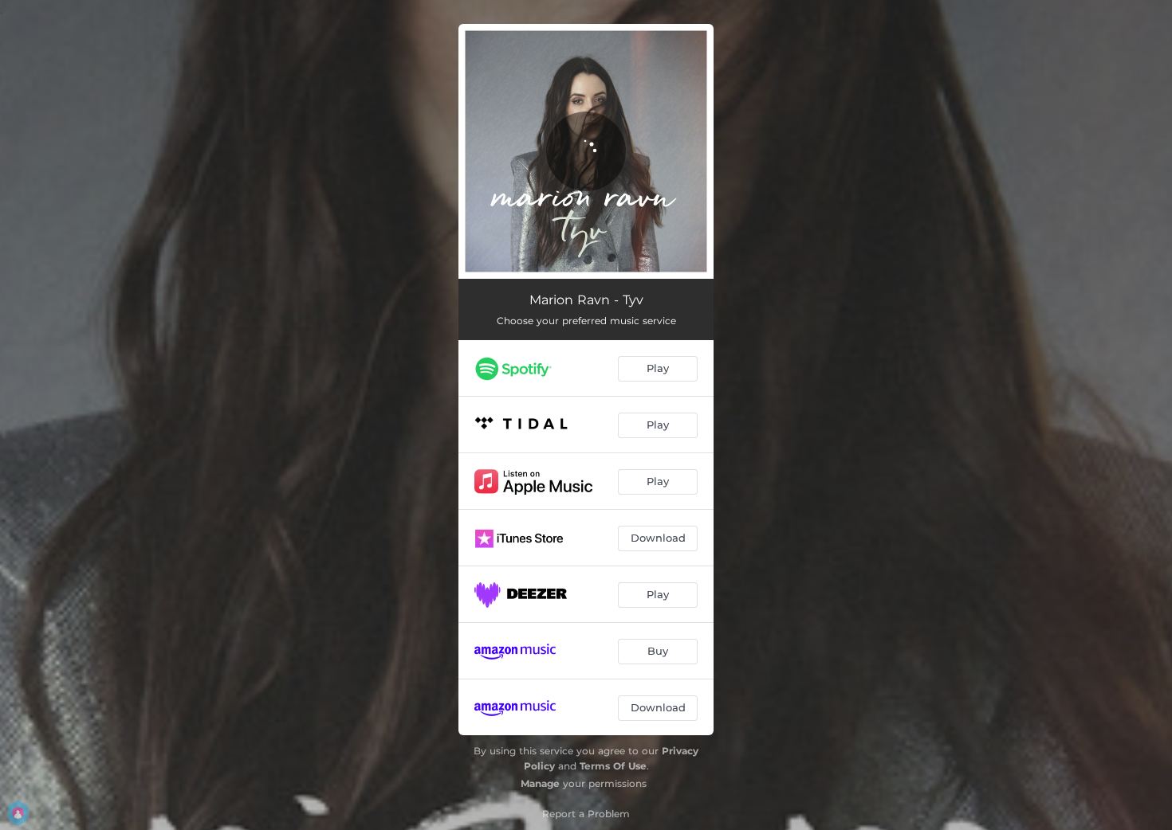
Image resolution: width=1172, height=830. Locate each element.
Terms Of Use (613, 766)
